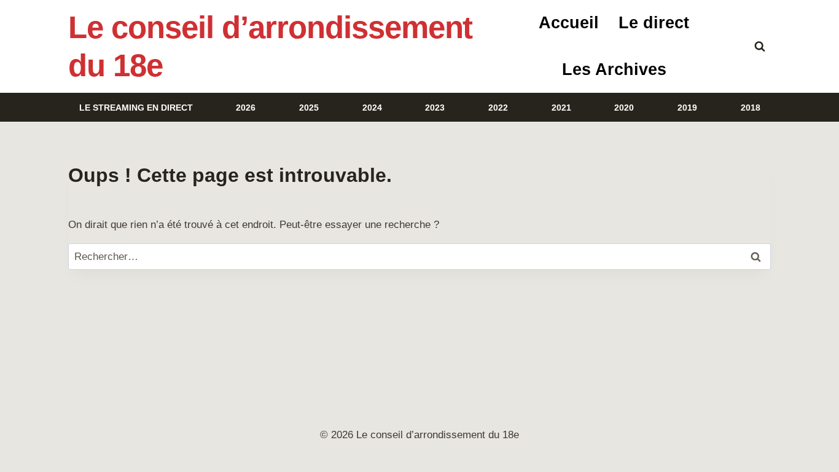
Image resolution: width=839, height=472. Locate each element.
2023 (435, 107)
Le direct (654, 23)
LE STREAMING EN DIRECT (136, 107)
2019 (687, 107)
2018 (750, 107)
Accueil (569, 23)
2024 (372, 107)
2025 (309, 107)
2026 (246, 107)
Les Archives (614, 69)
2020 (624, 107)
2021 (561, 107)
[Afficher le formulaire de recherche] (760, 47)
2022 (498, 107)
